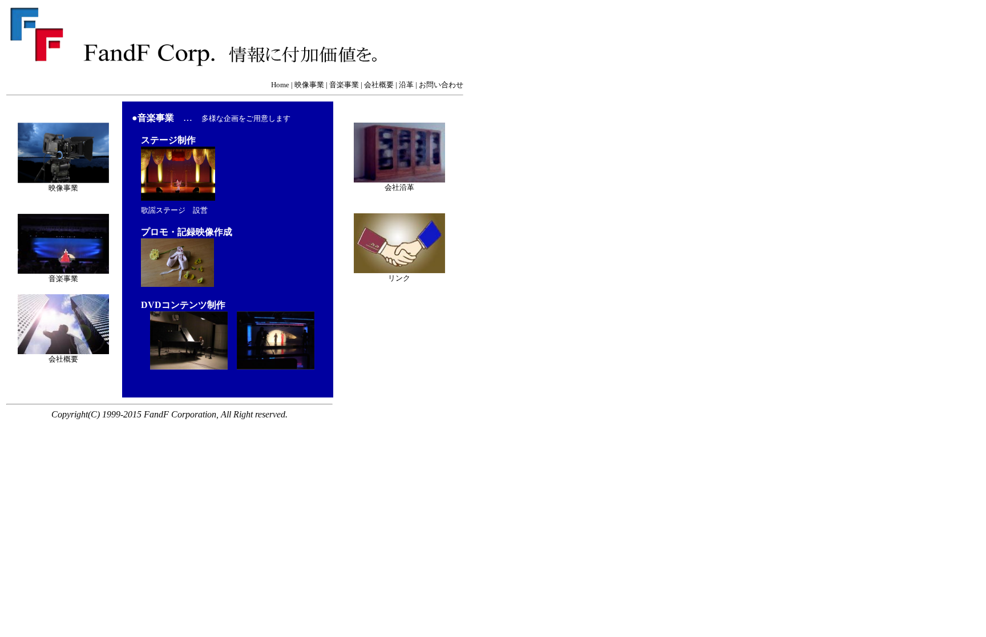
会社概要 (379, 84)
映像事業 (309, 84)
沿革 (406, 84)
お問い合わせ (441, 84)
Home (280, 84)
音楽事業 (344, 84)
